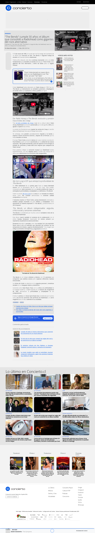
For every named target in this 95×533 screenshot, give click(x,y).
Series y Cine (52, 493)
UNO (41, 517)
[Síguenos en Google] (65, 8)
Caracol (71, 515)
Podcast (64, 493)
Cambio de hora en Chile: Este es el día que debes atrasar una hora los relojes (34, 307)
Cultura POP (66, 491)
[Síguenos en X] (71, 8)
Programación (13, 2)
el (24, 123)
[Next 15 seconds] (56, 531)
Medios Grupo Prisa (21, 519)
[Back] (45, 531)
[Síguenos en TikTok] (78, 8)
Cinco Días (50, 517)
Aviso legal (18, 511)
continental (55, 517)
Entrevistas (37, 2)
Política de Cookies (37, 511)
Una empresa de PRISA (21, 516)
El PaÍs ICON (50, 520)
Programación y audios (82, 530)
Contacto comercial (12, 496)
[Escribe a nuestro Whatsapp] (80, 8)
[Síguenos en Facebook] (69, 8)
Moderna (38, 520)
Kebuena (71, 517)
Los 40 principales (39, 515)
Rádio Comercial (73, 520)
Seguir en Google (48, 318)
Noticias (24, 2)
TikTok (80, 502)
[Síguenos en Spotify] (76, 8)
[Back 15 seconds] (48, 531)
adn (66, 515)
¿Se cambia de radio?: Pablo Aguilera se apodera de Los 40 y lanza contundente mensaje (16, 472)
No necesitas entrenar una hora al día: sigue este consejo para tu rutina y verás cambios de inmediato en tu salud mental (32, 473)
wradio (45, 517)
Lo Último (19, 2)
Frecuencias (44, 2)
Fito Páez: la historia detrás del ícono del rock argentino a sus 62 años (34, 310)
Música (22, 302)
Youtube (80, 497)
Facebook (80, 492)
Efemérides (16, 302)
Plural (44, 520)
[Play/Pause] (52, 531)
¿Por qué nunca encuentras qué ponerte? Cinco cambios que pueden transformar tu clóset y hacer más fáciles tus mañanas (78, 473)
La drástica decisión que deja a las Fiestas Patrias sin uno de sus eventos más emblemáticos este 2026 (63, 473)
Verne (62, 517)
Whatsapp (81, 505)
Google (80, 487)
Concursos (29, 2)
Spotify (80, 500)
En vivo (7, 2)
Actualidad (51, 496)
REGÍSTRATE (86, 2)
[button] (47, 528)
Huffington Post (34, 517)
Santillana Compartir (52, 515)
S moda (55, 520)
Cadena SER (58, 515)
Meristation (67, 520)
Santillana (45, 515)
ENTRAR (78, 2)
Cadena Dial (66, 517)
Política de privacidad (27, 511)
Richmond (32, 520)
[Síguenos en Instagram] (67, 8)
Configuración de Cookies (49, 511)
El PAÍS (32, 515)
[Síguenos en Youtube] (74, 8)
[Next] (59, 531)
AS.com (62, 515)
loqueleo (61, 520)
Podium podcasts (32, 518)
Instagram (81, 490)
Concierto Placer (67, 488)
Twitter (80, 495)
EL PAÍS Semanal (58, 517)
